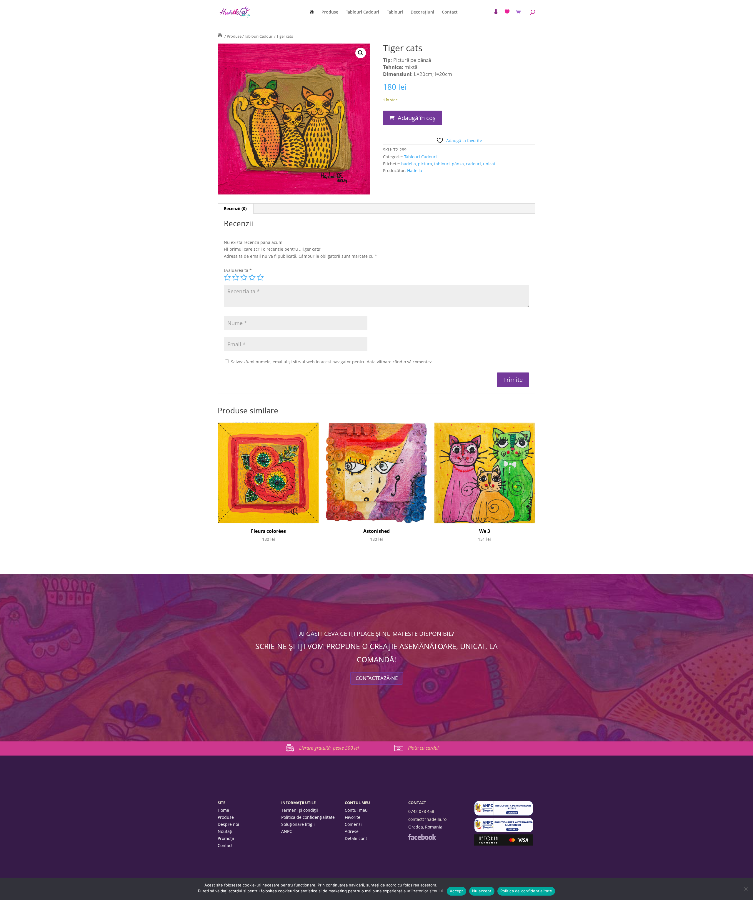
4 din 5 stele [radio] (252, 277)
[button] (360, 53)
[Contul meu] (496, 11)
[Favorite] (507, 11)
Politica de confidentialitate (526, 891)
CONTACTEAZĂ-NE (377, 678)
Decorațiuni (422, 12)
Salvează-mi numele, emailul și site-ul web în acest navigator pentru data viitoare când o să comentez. (332, 362)
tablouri (442, 164)
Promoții (226, 838)
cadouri (473, 164)
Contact (450, 12)
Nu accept (482, 891)
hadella (408, 164)
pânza (458, 164)
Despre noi (228, 824)
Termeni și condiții (299, 810)
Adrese (352, 831)
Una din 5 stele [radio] (227, 277)
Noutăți (225, 831)
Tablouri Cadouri (362, 12)
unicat (489, 164)
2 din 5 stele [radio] (235, 277)
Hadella (414, 170)
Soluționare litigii (298, 824)
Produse (329, 12)
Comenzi (353, 824)
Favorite (352, 817)
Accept (456, 891)
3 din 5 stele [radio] (243, 277)
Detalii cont (356, 838)
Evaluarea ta (238, 270)
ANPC (286, 831)
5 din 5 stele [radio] (260, 277)
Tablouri (395, 12)
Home (223, 810)
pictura (425, 164)
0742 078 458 (421, 811)
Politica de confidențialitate (308, 817)
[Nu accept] (746, 889)
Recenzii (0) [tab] (235, 208)
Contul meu (356, 810)
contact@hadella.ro (427, 819)
